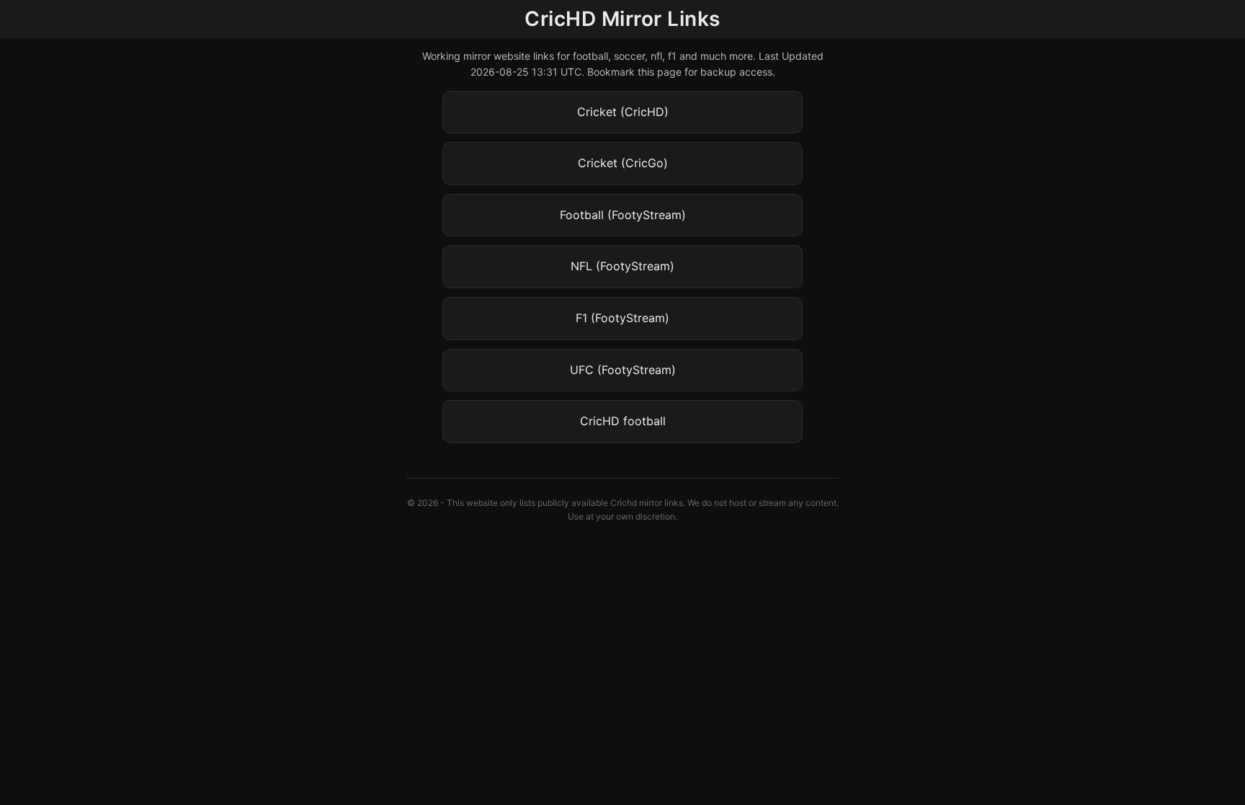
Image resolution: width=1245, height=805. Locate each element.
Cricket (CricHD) (623, 111)
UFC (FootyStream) (623, 370)
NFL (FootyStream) (622, 266)
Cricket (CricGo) (623, 163)
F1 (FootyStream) (622, 318)
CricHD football (623, 421)
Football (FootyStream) (623, 215)
